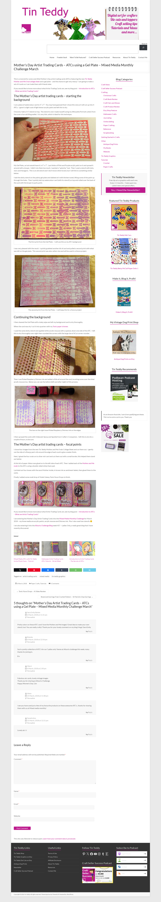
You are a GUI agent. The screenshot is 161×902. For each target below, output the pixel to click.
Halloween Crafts (110, 114)
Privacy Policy (53, 857)
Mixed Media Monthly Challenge (71, 518)
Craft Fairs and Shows (111, 103)
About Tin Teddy (129, 57)
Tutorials (43, 583)
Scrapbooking (108, 133)
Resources (116, 57)
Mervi (29, 666)
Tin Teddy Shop (19, 853)
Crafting (104, 92)
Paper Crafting (108, 125)
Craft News (105, 85)
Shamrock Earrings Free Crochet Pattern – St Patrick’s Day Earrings (67, 597)
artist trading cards (30, 576)
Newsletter (17, 867)
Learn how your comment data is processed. (59, 839)
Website (17, 816)
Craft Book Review (110, 99)
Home (52, 57)
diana (29, 693)
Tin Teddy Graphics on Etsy (23, 857)
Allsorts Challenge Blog (44, 525)
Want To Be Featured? (78, 57)
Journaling (107, 118)
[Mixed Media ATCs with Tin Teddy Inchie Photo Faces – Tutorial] (26, 548)
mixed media (44, 576)
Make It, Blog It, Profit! (124, 312)
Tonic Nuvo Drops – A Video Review (31, 591)
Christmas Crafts (109, 95)
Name (16, 791)
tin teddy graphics (58, 576)
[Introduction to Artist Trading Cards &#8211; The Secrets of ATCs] (82, 548)
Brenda (30, 637)
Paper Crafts (35, 583)
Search (144, 44)
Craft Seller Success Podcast (99, 57)
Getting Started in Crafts (110, 137)
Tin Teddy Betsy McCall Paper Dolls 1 (124, 268)
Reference (107, 129)
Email (16, 804)
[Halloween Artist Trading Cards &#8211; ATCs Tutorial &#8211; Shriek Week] (54, 548)
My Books (107, 148)
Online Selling (108, 121)
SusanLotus (31, 718)
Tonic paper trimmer (60, 326)
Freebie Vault (62, 57)
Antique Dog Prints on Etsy (124, 359)
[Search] (143, 47)
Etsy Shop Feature (110, 110)
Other (103, 141)
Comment (18, 759)
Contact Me (142, 57)
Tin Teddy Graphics (108, 156)
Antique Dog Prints (110, 144)
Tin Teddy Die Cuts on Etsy (23, 860)
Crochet (106, 163)
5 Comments (54, 583)
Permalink (31, 617)
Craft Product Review (111, 107)
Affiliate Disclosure (54, 860)
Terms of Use (52, 853)
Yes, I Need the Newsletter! (125, 190)
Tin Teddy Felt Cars (124, 235)
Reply (90, 631)
